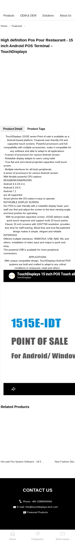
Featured (17, 26)
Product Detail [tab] (12, 128)
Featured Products (37, 512)
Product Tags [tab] (36, 128)
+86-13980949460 (42, 501)
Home (4, 26)
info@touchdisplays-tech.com (41, 506)
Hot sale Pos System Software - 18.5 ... (22, 461)
